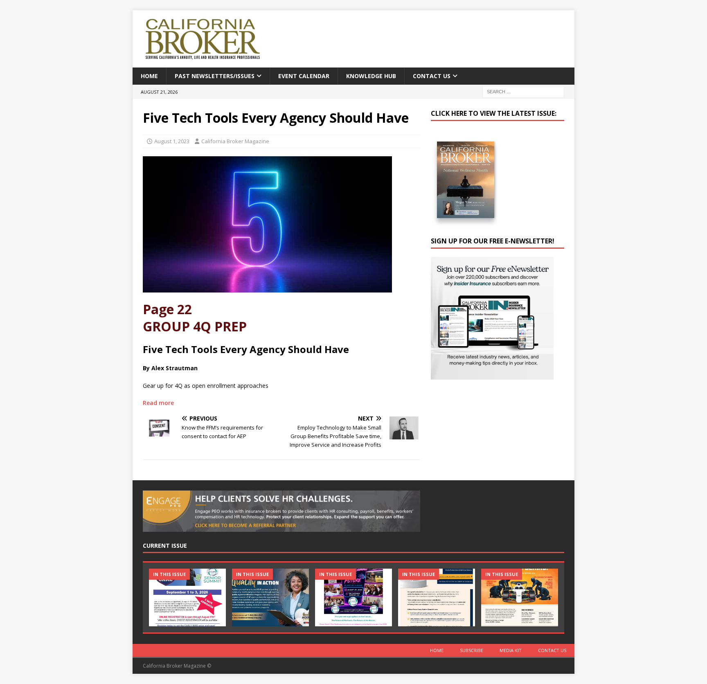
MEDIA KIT (511, 650)
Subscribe (471, 650)
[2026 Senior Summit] (187, 597)
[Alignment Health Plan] (519, 597)
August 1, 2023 (171, 141)
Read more (158, 403)
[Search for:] (523, 91)
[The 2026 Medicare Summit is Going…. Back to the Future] (353, 597)
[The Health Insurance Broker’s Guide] (436, 597)
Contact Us (431, 76)
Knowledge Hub (371, 76)
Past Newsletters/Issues (214, 76)
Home (149, 76)
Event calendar (303, 76)
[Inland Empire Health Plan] (270, 597)
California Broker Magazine (235, 141)
